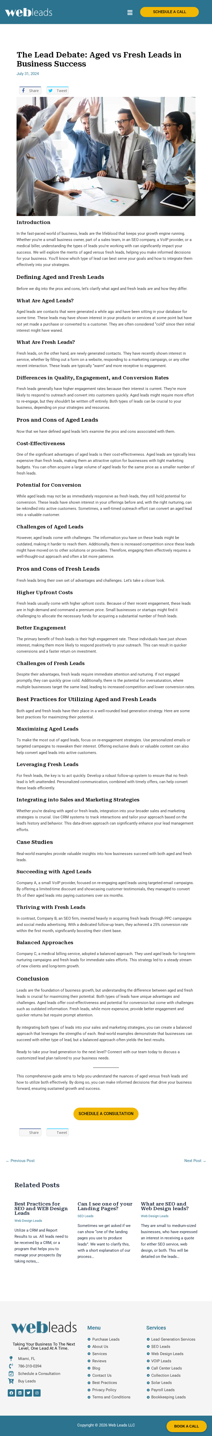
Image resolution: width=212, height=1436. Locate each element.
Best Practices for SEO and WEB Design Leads (41, 1208)
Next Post (195, 1161)
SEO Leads (86, 1216)
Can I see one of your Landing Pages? (105, 1206)
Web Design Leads (28, 1221)
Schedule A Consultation (106, 1113)
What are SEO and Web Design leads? (165, 1206)
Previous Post (20, 1161)
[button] (130, 13)
